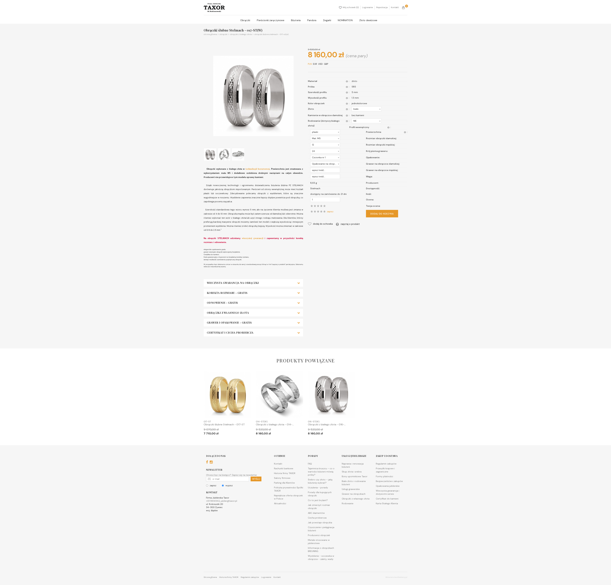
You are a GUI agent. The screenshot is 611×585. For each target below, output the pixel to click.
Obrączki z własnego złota (355, 498)
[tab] (253, 282)
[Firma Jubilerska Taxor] (214, 7)
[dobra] (318, 211)
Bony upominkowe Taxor (354, 476)
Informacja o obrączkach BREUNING (321, 550)
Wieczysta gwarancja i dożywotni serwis (387, 492)
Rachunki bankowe (283, 468)
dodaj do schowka (323, 223)
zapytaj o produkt (350, 224)
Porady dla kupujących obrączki (320, 494)
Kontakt (395, 7)
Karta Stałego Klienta (387, 503)
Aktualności (280, 503)
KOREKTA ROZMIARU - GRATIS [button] (227, 292)
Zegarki (327, 20)
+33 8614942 (213, 500)
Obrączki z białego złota (240, 34)
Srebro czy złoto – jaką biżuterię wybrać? (320, 481)
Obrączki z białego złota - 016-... (327, 424)
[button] (366, 109)
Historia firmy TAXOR (284, 473)
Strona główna (210, 34)
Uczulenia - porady (318, 487)
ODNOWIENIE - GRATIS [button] (222, 302)
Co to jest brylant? (318, 500)
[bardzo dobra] (321, 211)
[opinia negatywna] (311, 211)
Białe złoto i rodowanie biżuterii (354, 483)
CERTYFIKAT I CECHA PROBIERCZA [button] (230, 332)
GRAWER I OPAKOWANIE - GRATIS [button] (229, 322)
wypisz (229, 485)
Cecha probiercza (317, 517)
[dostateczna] (314, 211)
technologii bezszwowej (258, 168)
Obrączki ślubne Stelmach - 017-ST (224, 424)
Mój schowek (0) (351, 7)
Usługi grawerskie (351, 489)
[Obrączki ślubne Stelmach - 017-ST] (227, 395)
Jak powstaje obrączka (320, 522)
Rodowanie (347, 503)
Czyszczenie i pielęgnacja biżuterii (321, 529)
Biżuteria (296, 20)
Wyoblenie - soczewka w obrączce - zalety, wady (321, 557)
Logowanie (367, 7)
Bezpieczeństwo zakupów (389, 481)
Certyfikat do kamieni (387, 498)
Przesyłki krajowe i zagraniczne (385, 470)
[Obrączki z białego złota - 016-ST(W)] (331, 395)
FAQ (310, 463)
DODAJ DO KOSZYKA (382, 213)
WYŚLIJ (256, 479)
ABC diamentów (316, 513)
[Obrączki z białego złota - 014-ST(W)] (279, 395)
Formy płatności (384, 476)
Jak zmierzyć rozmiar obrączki (319, 507)
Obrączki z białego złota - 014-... (275, 424)
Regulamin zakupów (386, 463)
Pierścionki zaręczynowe (270, 20)
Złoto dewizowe (368, 20)
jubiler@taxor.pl (229, 500)
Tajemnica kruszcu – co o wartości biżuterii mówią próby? (321, 471)
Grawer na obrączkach (353, 493)
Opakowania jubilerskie (388, 486)
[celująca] (324, 211)
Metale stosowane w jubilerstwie (319, 542)
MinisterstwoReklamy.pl (396, 577)
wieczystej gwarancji (253, 238)
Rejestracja (382, 7)
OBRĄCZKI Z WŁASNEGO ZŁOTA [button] (228, 312)
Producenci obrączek (319, 535)
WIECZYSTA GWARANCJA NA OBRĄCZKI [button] (233, 282)
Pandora (311, 20)
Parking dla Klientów (284, 482)
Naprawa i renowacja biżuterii (353, 465)
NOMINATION (345, 20)
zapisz (213, 485)
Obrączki (245, 20)
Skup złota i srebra (352, 471)
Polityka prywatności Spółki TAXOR (288, 489)
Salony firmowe (282, 478)
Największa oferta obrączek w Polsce (288, 497)
